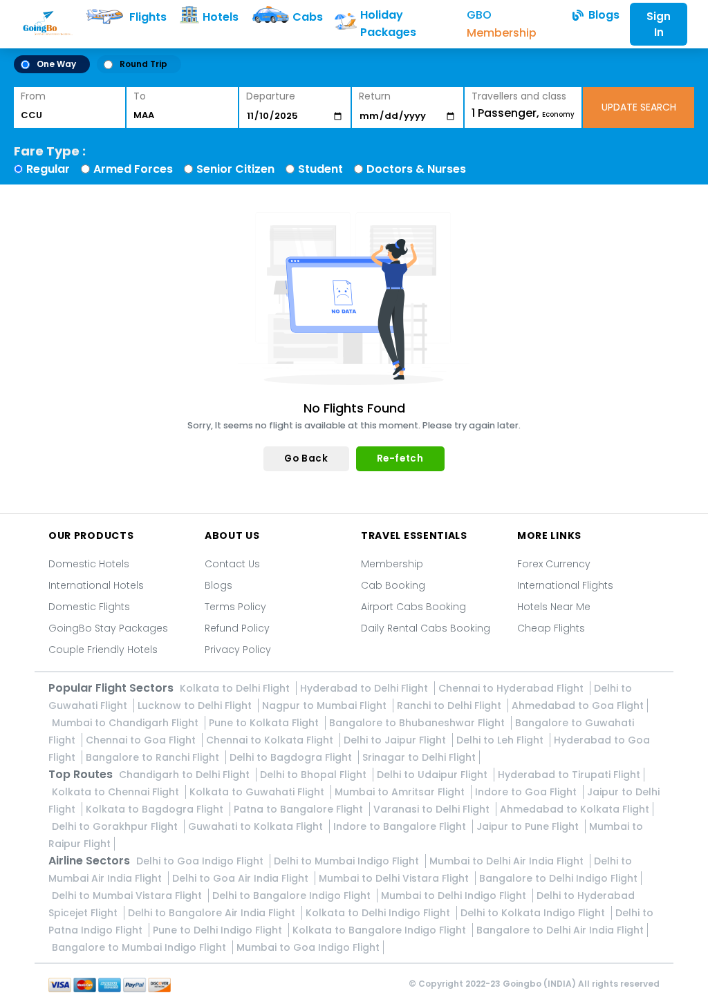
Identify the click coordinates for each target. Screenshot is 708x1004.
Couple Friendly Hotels (103, 649)
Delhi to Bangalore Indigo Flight (292, 895)
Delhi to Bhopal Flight (314, 775)
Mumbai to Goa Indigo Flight (308, 947)
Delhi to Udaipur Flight (433, 775)
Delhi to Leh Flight (501, 740)
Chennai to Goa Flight (142, 740)
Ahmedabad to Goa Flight (578, 705)
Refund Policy (237, 628)
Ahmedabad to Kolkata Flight (574, 809)
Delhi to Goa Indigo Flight (201, 861)
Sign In (658, 24)
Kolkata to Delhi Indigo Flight (379, 913)
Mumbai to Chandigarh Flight (126, 723)
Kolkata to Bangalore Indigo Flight (380, 930)
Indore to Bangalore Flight (401, 826)
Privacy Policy (238, 649)
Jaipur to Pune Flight (528, 826)
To (139, 96)
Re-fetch (400, 458)
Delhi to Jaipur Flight (396, 740)
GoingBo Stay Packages (108, 628)
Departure (270, 96)
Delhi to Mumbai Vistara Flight (128, 895)
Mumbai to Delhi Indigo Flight (455, 895)
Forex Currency (553, 564)
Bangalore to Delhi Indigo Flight (558, 878)
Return (375, 96)
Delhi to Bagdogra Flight (292, 757)
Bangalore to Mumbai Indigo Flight (140, 947)
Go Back (306, 458)
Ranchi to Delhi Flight (450, 705)
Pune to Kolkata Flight (265, 723)
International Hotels (96, 585)
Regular (48, 169)
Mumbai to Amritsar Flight (401, 792)
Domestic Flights (89, 607)
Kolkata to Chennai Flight (117, 792)
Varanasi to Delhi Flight (432, 809)
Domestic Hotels (88, 564)
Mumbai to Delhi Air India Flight (507, 861)
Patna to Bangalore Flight (300, 809)
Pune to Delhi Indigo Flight (219, 930)
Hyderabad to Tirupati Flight (569, 775)
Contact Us (232, 564)
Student (320, 169)
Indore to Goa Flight (527, 792)
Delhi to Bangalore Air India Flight (213, 913)
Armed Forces (133, 169)
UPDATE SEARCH (639, 107)
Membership (392, 564)
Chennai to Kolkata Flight (271, 740)
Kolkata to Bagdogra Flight (156, 809)
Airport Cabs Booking (413, 607)
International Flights (565, 585)
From (33, 96)
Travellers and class (519, 96)
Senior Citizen (235, 169)
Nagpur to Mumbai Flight (325, 705)
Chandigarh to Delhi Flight (185, 775)
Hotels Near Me (553, 607)
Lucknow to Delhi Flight (196, 705)
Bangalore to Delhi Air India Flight (560, 930)
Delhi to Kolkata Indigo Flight (534, 913)
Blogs (218, 585)
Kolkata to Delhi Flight (236, 688)
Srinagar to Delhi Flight (419, 757)
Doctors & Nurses (416, 169)
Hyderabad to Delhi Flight (365, 688)
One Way (56, 64)
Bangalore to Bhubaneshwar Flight (418, 723)
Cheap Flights (551, 628)
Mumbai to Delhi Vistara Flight (395, 878)
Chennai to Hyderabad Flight (512, 688)
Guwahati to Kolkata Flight (257, 826)
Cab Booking (393, 585)
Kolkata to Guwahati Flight (258, 792)
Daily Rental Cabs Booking (425, 628)
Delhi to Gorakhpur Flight (116, 826)
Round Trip (143, 64)
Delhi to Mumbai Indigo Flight (348, 861)
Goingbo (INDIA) (539, 983)
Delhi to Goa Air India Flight (241, 878)
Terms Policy (235, 607)
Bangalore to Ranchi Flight (154, 757)
